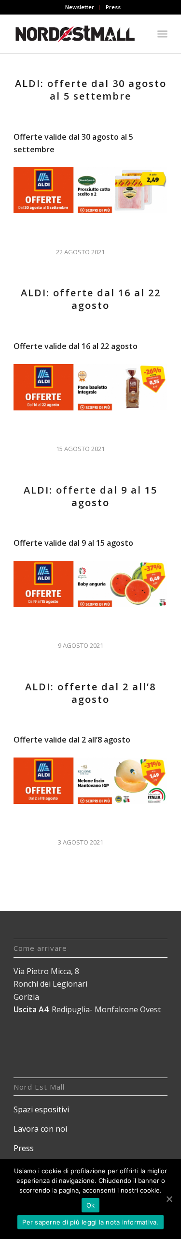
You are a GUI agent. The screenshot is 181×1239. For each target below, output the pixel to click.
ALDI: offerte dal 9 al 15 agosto (90, 496)
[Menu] (162, 33)
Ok (90, 1205)
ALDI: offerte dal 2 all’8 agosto (90, 693)
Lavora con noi (40, 1128)
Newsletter (79, 7)
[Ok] (169, 1199)
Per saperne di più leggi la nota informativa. (90, 1222)
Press (113, 7)
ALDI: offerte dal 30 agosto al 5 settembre (91, 89)
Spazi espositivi (41, 1109)
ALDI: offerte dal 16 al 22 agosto (91, 299)
